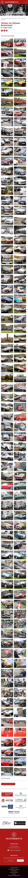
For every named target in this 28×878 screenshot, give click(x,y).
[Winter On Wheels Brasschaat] (7, 42)
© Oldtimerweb (14, 867)
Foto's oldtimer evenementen (11, 18)
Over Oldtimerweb (14, 846)
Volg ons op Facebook (15, 850)
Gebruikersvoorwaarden (14, 869)
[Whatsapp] (4, 30)
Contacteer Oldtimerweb (14, 847)
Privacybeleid (14, 870)
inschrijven (20, 860)
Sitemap (14, 874)
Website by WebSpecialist (14, 875)
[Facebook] (6, 30)
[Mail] (2, 30)
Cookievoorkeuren (14, 872)
